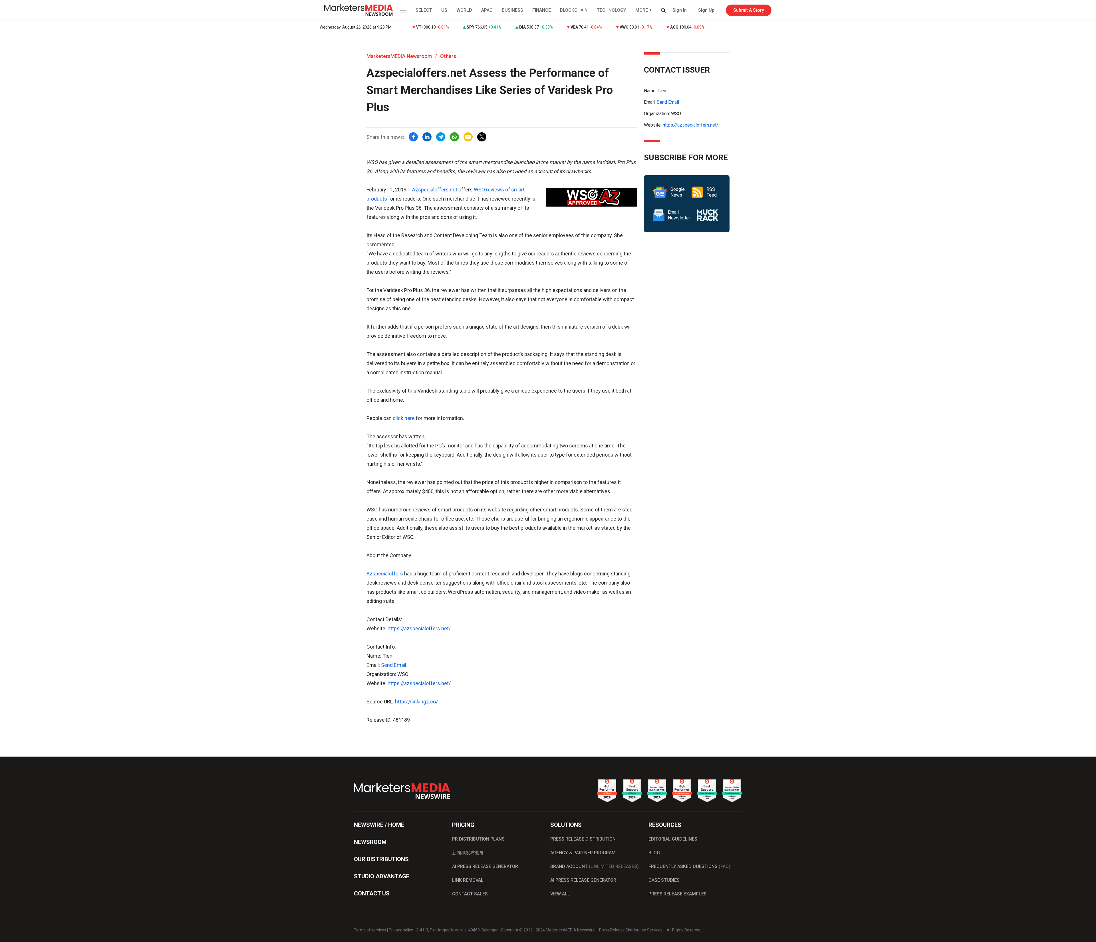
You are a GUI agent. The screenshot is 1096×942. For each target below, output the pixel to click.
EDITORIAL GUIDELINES (672, 839)
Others (448, 56)
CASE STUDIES (664, 880)
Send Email (393, 665)
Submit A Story (748, 10)
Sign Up (706, 10)
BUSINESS (512, 10)
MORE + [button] (643, 10)
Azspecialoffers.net (434, 190)
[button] (402, 10)
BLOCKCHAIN (574, 10)
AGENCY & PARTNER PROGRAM (583, 852)
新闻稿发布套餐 (468, 852)
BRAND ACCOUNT (594, 866)
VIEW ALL (560, 894)
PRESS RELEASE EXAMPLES (677, 894)
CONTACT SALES (470, 894)
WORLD (464, 10)
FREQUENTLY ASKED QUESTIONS (689, 866)
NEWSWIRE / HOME (379, 824)
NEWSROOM (370, 842)
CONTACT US (372, 893)
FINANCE (541, 10)
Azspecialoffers (384, 574)
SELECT (424, 10)
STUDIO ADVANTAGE (381, 876)
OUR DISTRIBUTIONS (381, 859)
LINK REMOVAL (467, 880)
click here (404, 418)
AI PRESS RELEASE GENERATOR (485, 866)
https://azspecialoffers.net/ (419, 628)
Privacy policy (401, 930)
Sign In (679, 10)
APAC (487, 10)
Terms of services (370, 930)
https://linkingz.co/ (416, 702)
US (444, 10)
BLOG (654, 852)
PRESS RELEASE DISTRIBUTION (583, 839)
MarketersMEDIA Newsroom (399, 56)
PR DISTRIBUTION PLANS (478, 839)
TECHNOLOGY (611, 10)
